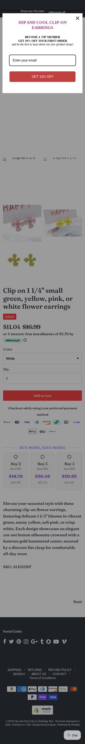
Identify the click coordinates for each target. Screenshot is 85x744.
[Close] (78, 18)
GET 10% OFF (42, 76)
